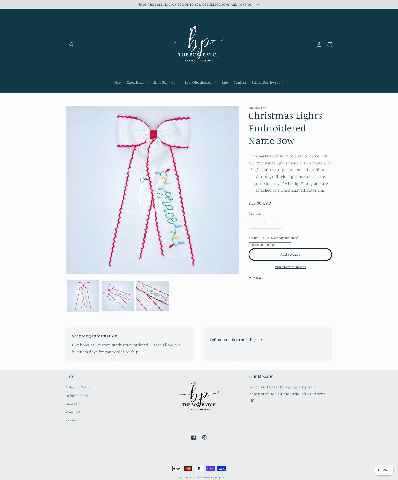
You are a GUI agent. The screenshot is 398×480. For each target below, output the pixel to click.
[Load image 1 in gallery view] (83, 296)
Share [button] (258, 278)
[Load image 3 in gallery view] (152, 296)
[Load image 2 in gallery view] (118, 296)
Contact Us (74, 412)
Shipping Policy (78, 387)
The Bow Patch (191, 477)
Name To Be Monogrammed (274, 238)
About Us (73, 404)
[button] (71, 44)
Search (71, 421)
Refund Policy (77, 396)
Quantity (255, 213)
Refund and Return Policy (233, 339)
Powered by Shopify (212, 477)
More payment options (290, 266)
